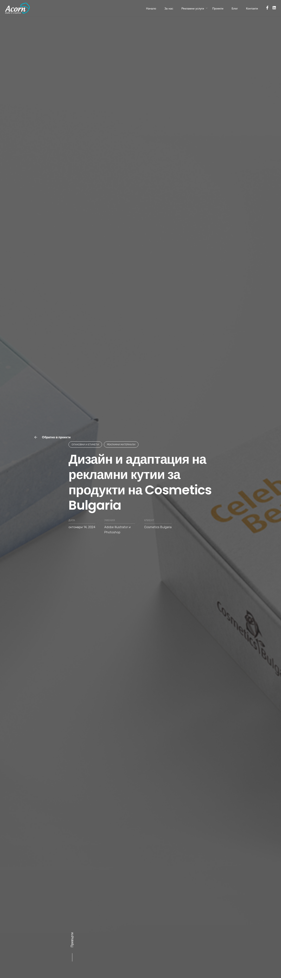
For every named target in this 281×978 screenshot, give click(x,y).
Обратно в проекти (56, 437)
